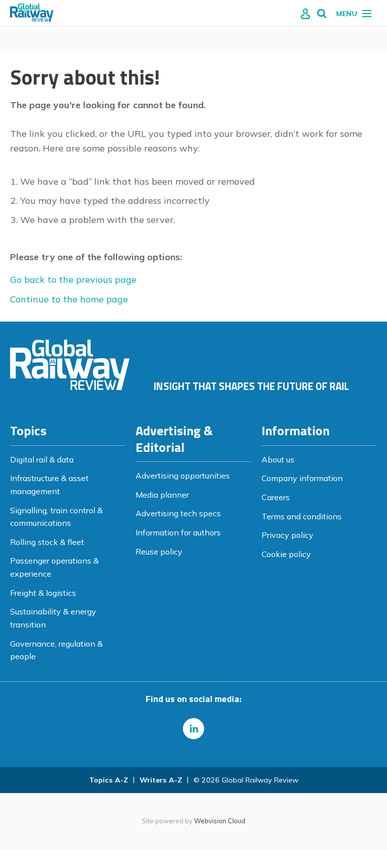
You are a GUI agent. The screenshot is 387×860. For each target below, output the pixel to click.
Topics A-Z (108, 780)
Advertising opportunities (183, 476)
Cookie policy (286, 554)
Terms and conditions (302, 516)
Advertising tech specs (178, 513)
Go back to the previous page (73, 279)
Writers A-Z (161, 780)
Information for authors (178, 532)
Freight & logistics (43, 593)
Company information (302, 478)
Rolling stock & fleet (47, 542)
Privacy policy (287, 535)
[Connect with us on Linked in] (193, 728)
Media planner (162, 495)
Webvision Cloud (219, 821)
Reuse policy (159, 551)
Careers (276, 497)
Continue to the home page (69, 299)
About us (278, 459)
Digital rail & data (42, 459)
